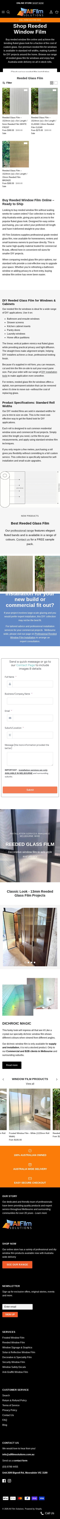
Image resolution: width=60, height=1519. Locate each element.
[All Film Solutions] (30, 12)
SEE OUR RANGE (17, 1264)
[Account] (50, 12)
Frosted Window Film (13, 1337)
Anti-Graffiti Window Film (15, 1372)
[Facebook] (4, 1480)
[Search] (9, 12)
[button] (25, 962)
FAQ (4, 1420)
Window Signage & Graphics (17, 1347)
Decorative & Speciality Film (17, 1357)
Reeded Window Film (13, 1342)
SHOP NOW (38, 3)
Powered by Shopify (33, 1509)
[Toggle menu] (3, 12)
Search (6, 1395)
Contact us (23, 539)
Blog (4, 1425)
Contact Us (8, 1415)
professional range (22, 530)
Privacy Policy (9, 1410)
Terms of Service (11, 1405)
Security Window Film (13, 1362)
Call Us (49, 1513)
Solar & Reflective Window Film (18, 1352)
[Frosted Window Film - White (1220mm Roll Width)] (29, 1109)
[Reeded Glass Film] (15, 101)
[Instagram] (9, 1480)
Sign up (10, 1314)
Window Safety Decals (14, 1367)
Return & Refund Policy (14, 1400)
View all (30, 1083)
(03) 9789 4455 (10, 1467)
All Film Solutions (16, 1509)
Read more (12, 1065)
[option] (30, 620)
